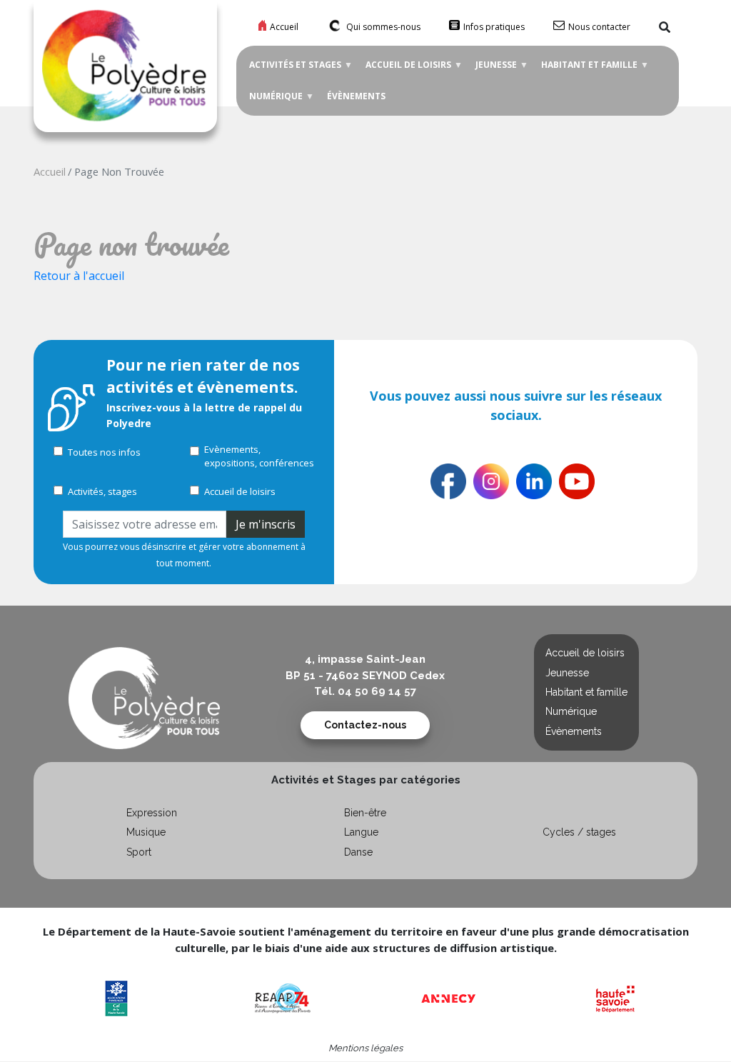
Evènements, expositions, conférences (259, 456)
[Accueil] (126, 67)
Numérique (273, 101)
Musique (146, 832)
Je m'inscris (266, 524)
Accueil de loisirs (405, 70)
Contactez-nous (365, 725)
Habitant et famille (586, 70)
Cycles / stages (579, 832)
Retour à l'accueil (79, 276)
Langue (361, 832)
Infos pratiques (494, 27)
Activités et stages (292, 70)
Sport (138, 852)
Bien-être (365, 812)
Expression (151, 812)
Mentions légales (365, 1048)
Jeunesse (493, 70)
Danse (358, 852)
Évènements (356, 96)
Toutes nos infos (104, 452)
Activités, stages (102, 491)
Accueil (284, 27)
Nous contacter (599, 27)
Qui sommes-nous (383, 27)
